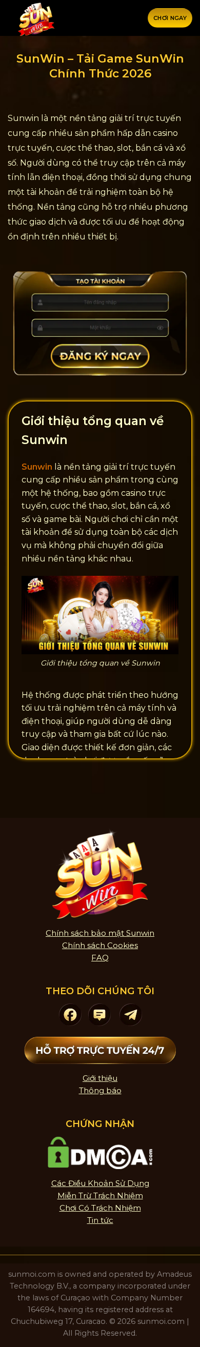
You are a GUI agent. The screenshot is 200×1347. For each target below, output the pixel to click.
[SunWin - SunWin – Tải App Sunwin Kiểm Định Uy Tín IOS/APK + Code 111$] (36, 18)
